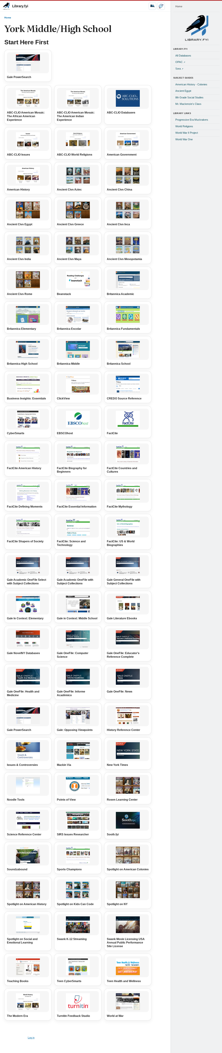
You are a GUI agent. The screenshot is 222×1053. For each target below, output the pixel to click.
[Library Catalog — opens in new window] (152, 6)
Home (7, 17)
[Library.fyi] (6, 6)
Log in (31, 1037)
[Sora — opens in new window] (161, 6)
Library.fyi (20, 6)
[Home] (196, 27)
